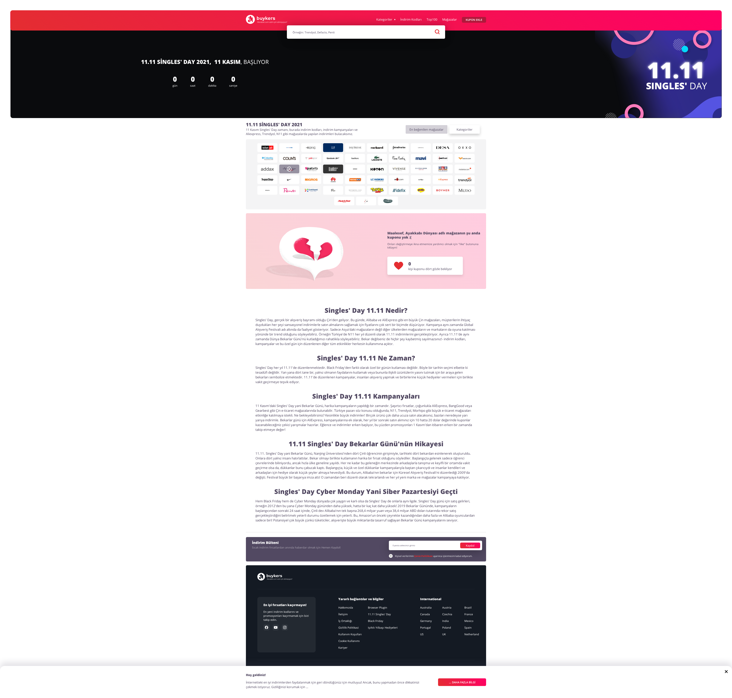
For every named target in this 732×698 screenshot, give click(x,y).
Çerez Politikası (423, 556)
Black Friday (375, 621)
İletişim (343, 614)
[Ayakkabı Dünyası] (289, 169)
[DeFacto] (267, 190)
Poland (446, 627)
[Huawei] (333, 179)
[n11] (399, 179)
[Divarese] (355, 147)
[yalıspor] (311, 158)
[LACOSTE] (377, 158)
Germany (426, 621)
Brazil (468, 607)
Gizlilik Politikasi (348, 627)
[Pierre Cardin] (399, 158)
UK (444, 634)
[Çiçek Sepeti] (311, 190)
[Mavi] (421, 158)
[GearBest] (333, 169)
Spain (468, 627)
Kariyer (343, 647)
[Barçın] (465, 158)
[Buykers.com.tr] (266, 19)
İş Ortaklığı (345, 621)
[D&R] (443, 169)
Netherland (471, 634)
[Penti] (289, 190)
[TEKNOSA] (355, 179)
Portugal (425, 627)
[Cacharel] (377, 147)
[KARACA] (355, 169)
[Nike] (289, 179)
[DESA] (443, 147)
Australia (426, 607)
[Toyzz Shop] (377, 190)
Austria (446, 607)
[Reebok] (333, 158)
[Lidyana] (421, 147)
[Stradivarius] (399, 147)
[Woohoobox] (366, 201)
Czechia (447, 614)
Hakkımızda (345, 607)
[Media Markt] (344, 201)
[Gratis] (421, 190)
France (468, 614)
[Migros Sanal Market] (311, 179)
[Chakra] (388, 201)
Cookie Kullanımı (349, 641)
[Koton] (377, 169)
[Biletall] (267, 147)
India (445, 621)
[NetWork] (355, 158)
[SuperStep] (267, 179)
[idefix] (399, 190)
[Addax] (267, 169)
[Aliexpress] (443, 179)
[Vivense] (399, 169)
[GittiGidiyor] (333, 190)
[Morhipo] (421, 179)
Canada (425, 614)
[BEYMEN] (355, 190)
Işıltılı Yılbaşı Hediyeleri (383, 627)
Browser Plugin (377, 607)
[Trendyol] (465, 179)
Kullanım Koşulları (350, 634)
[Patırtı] (311, 169)
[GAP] (333, 147)
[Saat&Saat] (443, 158)
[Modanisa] (465, 169)
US (422, 634)
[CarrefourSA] (289, 147)
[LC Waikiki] (377, 179)
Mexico (468, 621)
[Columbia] (267, 158)
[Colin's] (289, 158)
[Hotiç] (311, 147)
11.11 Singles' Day (379, 614)
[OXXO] (465, 147)
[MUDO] (465, 190)
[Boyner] (443, 190)
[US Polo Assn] (421, 169)
